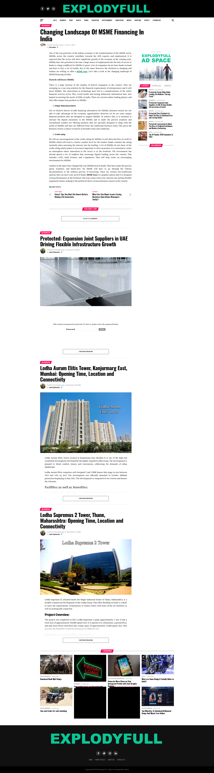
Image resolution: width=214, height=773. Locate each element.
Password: (71, 329)
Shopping (138, 20)
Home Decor (119, 20)
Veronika (52, 47)
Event (71, 20)
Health (78, 20)
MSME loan (82, 71)
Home (90, 759)
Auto (55, 20)
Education (95, 20)
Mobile (129, 20)
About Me (111, 759)
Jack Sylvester (54, 252)
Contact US (121, 759)
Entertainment (107, 20)
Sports (146, 20)
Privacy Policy (100, 759)
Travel (86, 20)
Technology (156, 20)
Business (63, 20)
